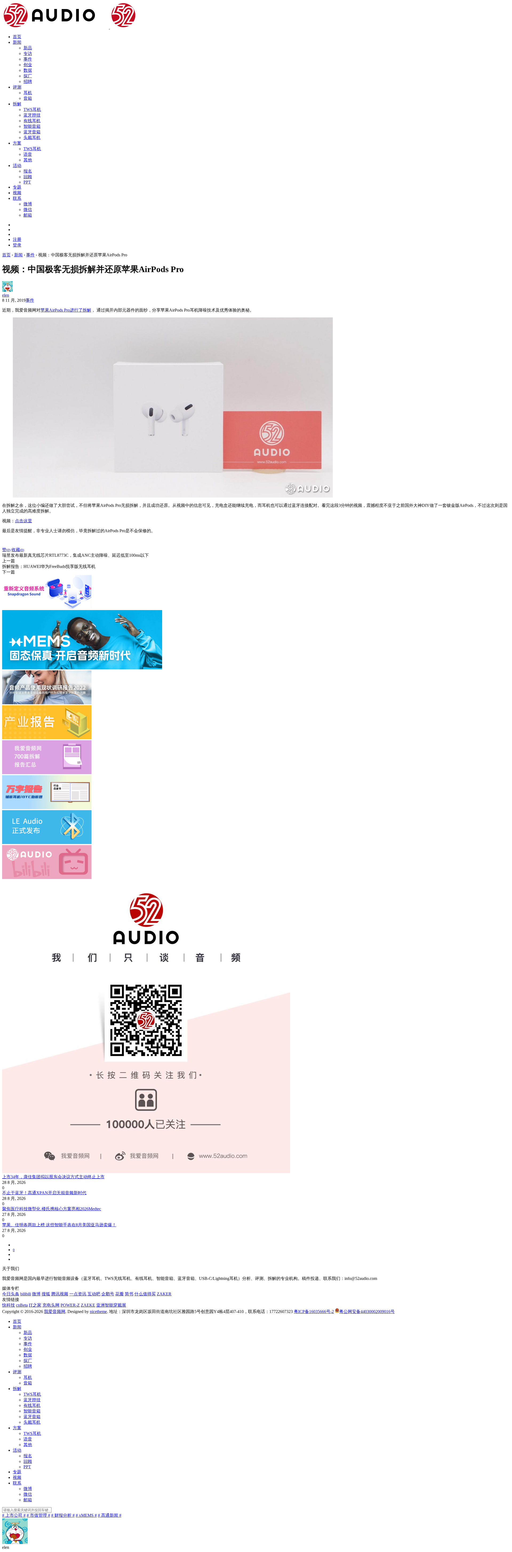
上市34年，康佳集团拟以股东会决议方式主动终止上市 (53, 1177)
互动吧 (93, 1294)
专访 (27, 53)
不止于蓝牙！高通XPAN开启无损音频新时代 (44, 1193)
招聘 (27, 81)
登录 (17, 245)
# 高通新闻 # (109, 1515)
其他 (27, 160)
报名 (27, 171)
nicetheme (98, 1311)
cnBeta (22, 1305)
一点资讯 (77, 1294)
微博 (27, 204)
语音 (27, 154)
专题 (17, 187)
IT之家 (35, 1305)
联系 (17, 198)
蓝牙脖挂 (32, 115)
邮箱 (27, 215)
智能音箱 (32, 126)
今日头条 (10, 1294)
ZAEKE (88, 1305)
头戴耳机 (32, 137)
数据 (27, 70)
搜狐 (46, 1294)
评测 (17, 87)
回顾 (27, 176)
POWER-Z (70, 1305)
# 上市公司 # (14, 1515)
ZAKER (164, 1294)
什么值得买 (145, 1294)
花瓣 (119, 1294)
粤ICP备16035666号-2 (314, 1311)
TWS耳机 (32, 109)
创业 (27, 64)
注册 (17, 239)
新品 (27, 48)
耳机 (27, 92)
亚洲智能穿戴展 (111, 1305)
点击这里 (23, 521)
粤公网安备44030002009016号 (367, 1311)
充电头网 (50, 1305)
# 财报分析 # (63, 1515)
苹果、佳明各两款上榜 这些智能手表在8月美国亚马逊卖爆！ (59, 1225)
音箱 (27, 98)
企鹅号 (107, 1294)
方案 (17, 143)
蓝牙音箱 (32, 132)
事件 (27, 59)
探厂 (27, 76)
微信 (27, 209)
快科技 (8, 1305)
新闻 (17, 42)
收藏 (17, 549)
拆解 (17, 104)
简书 (129, 1294)
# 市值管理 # (38, 1515)
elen (5, 295)
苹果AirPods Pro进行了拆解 (66, 310)
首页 (17, 36)
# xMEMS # (86, 1515)
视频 (17, 192)
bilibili (25, 1294)
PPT (27, 182)
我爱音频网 (54, 1311)
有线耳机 (32, 120)
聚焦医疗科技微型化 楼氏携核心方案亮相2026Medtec (51, 1209)
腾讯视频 (59, 1294)
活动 (17, 165)
